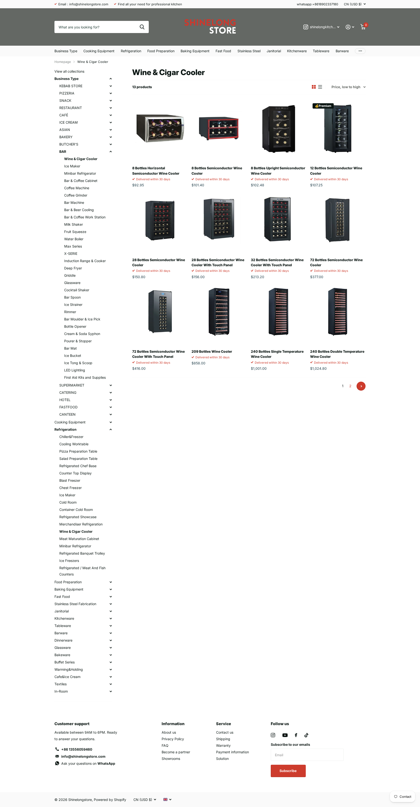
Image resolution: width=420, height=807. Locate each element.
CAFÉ (63, 115)
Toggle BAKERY (110, 137)
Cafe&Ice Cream (67, 677)
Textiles (60, 684)
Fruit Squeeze (75, 232)
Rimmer (70, 312)
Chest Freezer (70, 488)
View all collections (69, 71)
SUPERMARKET (71, 385)
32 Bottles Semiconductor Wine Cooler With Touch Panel (277, 262)
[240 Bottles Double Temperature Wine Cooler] (338, 312)
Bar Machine (74, 202)
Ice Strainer (73, 304)
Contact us (224, 732)
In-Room (61, 691)
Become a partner (176, 752)
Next (361, 386)
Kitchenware (297, 51)
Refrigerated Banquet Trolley (82, 553)
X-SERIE (70, 253)
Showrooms (171, 758)
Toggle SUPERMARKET (110, 385)
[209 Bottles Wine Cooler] (219, 312)
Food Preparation (161, 51)
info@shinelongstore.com (83, 756)
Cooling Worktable (73, 444)
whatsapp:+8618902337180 (317, 4)
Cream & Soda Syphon (82, 334)
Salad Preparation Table (78, 458)
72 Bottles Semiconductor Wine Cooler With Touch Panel (158, 354)
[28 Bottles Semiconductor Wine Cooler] (160, 220)
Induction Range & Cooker (85, 261)
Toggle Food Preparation (110, 582)
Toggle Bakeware (110, 655)
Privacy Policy (173, 739)
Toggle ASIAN (110, 130)
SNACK (65, 100)
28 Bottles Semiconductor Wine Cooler (158, 262)
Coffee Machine (76, 188)
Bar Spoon (72, 297)
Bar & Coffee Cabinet (80, 181)
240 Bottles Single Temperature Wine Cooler (277, 354)
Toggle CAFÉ (110, 115)
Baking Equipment (195, 51)
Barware (342, 51)
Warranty (223, 745)
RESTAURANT (70, 108)
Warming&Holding (68, 669)
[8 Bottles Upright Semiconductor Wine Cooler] (278, 128)
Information (173, 723)
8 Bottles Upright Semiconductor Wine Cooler (278, 170)
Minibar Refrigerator (80, 173)
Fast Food (223, 51)
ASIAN (64, 130)
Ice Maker (72, 166)
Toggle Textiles (110, 684)
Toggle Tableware (110, 626)
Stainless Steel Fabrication (75, 604)
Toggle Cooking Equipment (110, 422)
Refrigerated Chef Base (77, 466)
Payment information (232, 752)
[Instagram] (273, 735)
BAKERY (66, 137)
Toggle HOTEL (110, 400)
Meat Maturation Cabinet (79, 539)
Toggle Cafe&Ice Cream (110, 677)
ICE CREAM (68, 122)
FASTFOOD (68, 407)
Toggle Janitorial (110, 611)
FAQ (165, 745)
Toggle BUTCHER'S (110, 144)
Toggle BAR (110, 151)
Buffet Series (64, 662)
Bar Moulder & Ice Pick (82, 319)
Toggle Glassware (110, 647)
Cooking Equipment (98, 51)
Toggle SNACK (110, 100)
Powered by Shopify (110, 800)
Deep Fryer (73, 268)
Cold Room (68, 502)
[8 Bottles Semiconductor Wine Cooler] (219, 128)
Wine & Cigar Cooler (80, 159)
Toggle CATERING (110, 392)
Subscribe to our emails (290, 744)
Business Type (65, 51)
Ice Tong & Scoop (78, 363)
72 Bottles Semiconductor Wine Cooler (336, 262)
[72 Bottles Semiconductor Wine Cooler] (338, 220)
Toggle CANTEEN (110, 414)
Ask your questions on (88, 763)
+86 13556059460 (76, 749)
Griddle (70, 275)
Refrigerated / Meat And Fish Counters (82, 571)
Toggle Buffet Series (110, 662)
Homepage (62, 62)
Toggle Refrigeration (110, 429)
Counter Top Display (75, 473)
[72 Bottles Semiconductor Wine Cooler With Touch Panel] (160, 312)
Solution (222, 758)
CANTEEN (67, 414)
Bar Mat (70, 348)
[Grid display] (314, 87)
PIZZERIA (66, 93)
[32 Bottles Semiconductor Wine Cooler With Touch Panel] (278, 220)
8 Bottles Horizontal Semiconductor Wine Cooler (155, 170)
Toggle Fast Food (110, 596)
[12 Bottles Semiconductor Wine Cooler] (338, 128)
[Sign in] (349, 27)
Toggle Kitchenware (110, 618)
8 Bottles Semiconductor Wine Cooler (217, 170)
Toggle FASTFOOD (110, 407)
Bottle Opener (75, 326)
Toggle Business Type (110, 79)
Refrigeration (131, 51)
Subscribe (288, 771)
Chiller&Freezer (71, 437)
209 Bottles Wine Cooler (212, 351)
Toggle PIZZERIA (110, 93)
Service (223, 723)
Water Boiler (73, 239)
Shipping (223, 739)
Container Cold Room (76, 509)
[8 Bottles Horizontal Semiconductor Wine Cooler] (160, 128)
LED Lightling (74, 370)
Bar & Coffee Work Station (84, 217)
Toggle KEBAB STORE (110, 86)
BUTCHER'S (68, 144)
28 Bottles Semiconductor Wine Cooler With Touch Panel (218, 262)
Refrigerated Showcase (77, 517)
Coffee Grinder (75, 195)
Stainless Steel (249, 51)
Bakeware (62, 655)
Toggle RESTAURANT (110, 108)
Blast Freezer (69, 480)
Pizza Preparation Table (78, 451)
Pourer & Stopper (78, 341)
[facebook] (296, 735)
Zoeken (142, 27)
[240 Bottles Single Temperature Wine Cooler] (278, 312)
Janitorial (274, 51)
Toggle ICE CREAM (110, 122)
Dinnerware (63, 640)
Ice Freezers (69, 560)
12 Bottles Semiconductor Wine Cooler (336, 170)
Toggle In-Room (110, 691)
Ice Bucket (72, 355)
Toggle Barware (110, 633)
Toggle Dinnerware (110, 640)
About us (169, 732)
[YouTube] (285, 735)
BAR (62, 151)
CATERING (67, 392)
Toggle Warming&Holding (110, 669)
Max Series (73, 246)
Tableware (321, 51)
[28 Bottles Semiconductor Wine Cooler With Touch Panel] (219, 220)
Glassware (72, 283)
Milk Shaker (73, 224)
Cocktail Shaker (76, 290)
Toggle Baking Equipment (110, 589)
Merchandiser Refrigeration (81, 524)
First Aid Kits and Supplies (85, 377)
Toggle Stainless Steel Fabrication (110, 604)
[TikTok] (306, 735)
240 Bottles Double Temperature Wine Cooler (337, 354)
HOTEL (64, 400)
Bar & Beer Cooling (79, 210)
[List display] (320, 87)
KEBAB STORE (70, 86)
